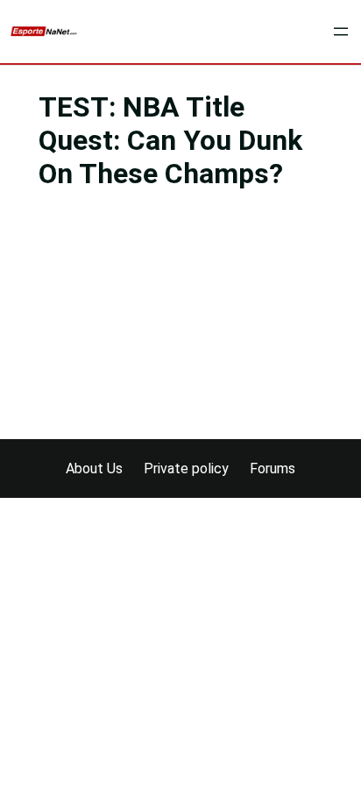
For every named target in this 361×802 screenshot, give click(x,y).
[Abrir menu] (340, 31)
